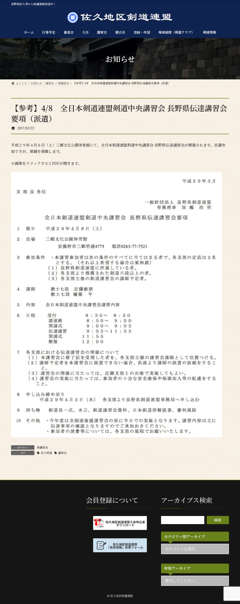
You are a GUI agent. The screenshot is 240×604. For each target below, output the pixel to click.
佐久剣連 (46, 453)
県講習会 (42, 447)
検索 (217, 520)
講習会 (62, 453)
